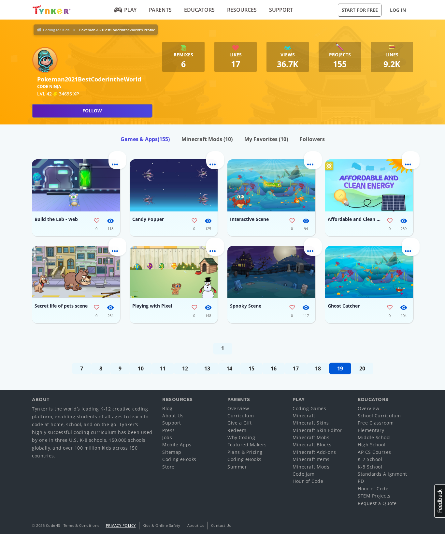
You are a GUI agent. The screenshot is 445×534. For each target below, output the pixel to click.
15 (251, 368)
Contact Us (221, 525)
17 (296, 368)
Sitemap (171, 452)
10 (141, 368)
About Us (172, 415)
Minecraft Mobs (311, 437)
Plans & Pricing (245, 452)
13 (207, 368)
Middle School (374, 437)
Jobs (167, 437)
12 (185, 368)
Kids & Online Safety (161, 525)
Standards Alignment (382, 474)
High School (371, 444)
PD (361, 481)
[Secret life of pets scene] (76, 272)
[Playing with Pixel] (174, 272)
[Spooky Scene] (271, 272)
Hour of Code (308, 481)
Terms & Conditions (81, 525)
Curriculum (240, 415)
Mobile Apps (177, 444)
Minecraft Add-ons (314, 452)
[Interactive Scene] (271, 185)
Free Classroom (376, 423)
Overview (238, 408)
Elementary (371, 430)
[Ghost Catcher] (369, 272)
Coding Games (309, 408)
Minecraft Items (311, 459)
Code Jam (303, 474)
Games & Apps (145, 139)
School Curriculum (379, 415)
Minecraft (304, 415)
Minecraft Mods (207, 139)
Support (281, 9)
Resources (242, 9)
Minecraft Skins (311, 423)
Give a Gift (239, 423)
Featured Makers (247, 444)
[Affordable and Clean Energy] (369, 185)
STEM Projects (374, 496)
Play (130, 9)
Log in (398, 10)
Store (168, 467)
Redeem (236, 430)
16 (274, 368)
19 (340, 368)
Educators (199, 9)
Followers (312, 139)
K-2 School (370, 459)
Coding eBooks (179, 459)
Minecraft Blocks (312, 444)
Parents (160, 9)
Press (168, 430)
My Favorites (266, 139)
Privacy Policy (121, 525)
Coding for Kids (56, 29)
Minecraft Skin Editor (317, 430)
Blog (167, 408)
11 (163, 368)
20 (362, 368)
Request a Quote (377, 503)
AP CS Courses (374, 452)
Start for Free (360, 10)
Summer (237, 467)
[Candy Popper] (174, 185)
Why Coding (241, 437)
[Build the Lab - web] (76, 185)
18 (318, 368)
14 (229, 368)
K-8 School (370, 467)
